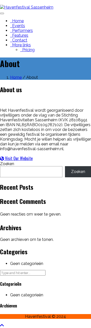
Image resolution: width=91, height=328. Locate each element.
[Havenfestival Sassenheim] (26, 7)
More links (20, 45)
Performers (21, 30)
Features (19, 35)
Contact (18, 40)
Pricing (27, 49)
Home (17, 20)
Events (17, 25)
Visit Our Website (18, 158)
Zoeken (7, 163)
